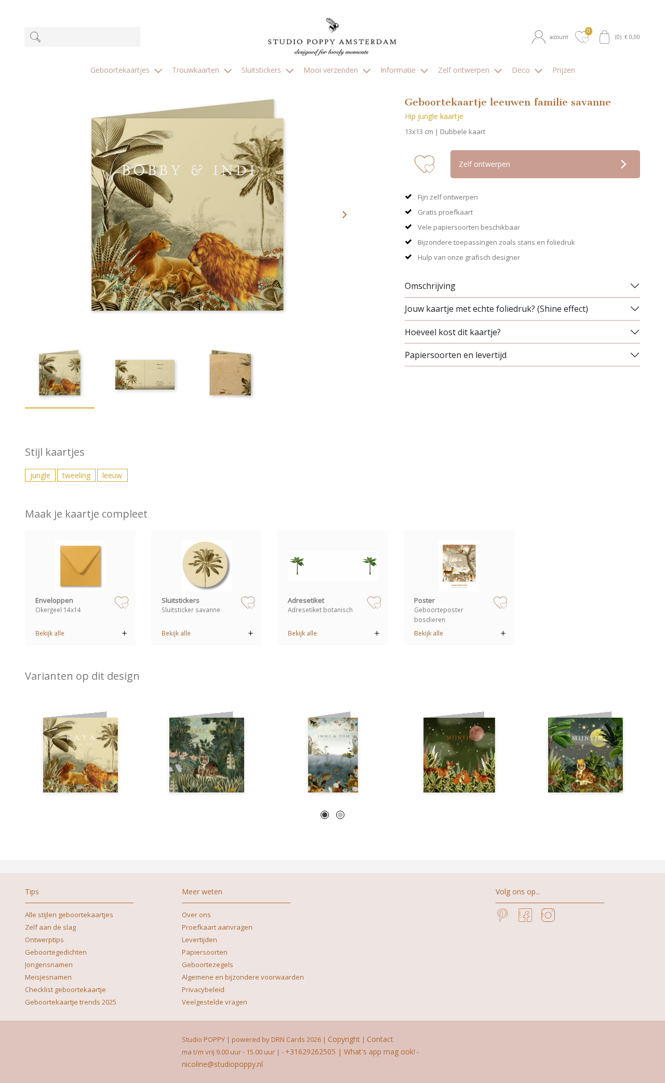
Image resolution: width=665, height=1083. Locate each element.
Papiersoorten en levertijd (456, 355)
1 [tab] (325, 815)
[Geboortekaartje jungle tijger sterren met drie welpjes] (585, 755)
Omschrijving (430, 286)
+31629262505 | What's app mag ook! (350, 1051)
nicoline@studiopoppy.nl (222, 1064)
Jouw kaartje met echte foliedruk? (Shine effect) (496, 308)
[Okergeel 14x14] (80, 565)
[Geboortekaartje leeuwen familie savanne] (80, 755)
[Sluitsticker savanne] (207, 565)
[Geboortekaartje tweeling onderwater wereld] (333, 755)
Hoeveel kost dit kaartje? (453, 332)
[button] (551, 37)
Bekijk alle (49, 633)
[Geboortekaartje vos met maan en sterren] (459, 755)
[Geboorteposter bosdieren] (459, 565)
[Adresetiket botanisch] (333, 565)
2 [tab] (340, 815)
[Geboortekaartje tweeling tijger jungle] (206, 755)
